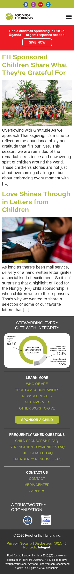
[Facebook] (25, 4)
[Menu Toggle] (69, 16)
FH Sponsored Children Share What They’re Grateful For (34, 64)
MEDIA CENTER (37, 485)
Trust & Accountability (37, 390)
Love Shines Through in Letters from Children (36, 201)
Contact (37, 478)
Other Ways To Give (37, 408)
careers (37, 491)
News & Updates (37, 396)
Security (26, 543)
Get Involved (37, 402)
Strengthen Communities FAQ (37, 447)
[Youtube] (40, 4)
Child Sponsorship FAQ (37, 441)
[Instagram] (33, 4)
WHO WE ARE (37, 384)
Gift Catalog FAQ (37, 453)
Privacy (12, 543)
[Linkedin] (48, 4)
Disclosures (43, 543)
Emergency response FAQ (37, 459)
